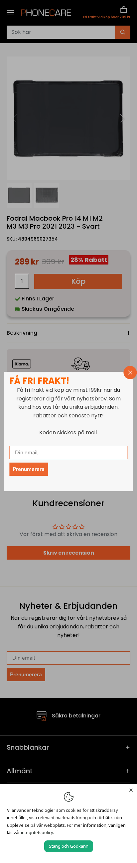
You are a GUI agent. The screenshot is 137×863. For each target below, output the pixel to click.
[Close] (131, 790)
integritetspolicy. (37, 832)
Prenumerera (29, 469)
